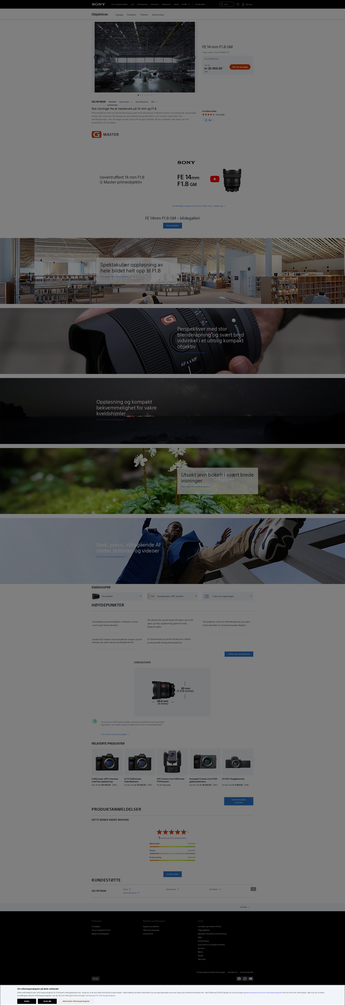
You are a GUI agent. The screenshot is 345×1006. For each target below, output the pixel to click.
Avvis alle (47, 1001)
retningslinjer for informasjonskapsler (100, 995)
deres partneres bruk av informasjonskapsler (264, 992)
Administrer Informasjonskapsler (76, 1001)
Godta (26, 1001)
